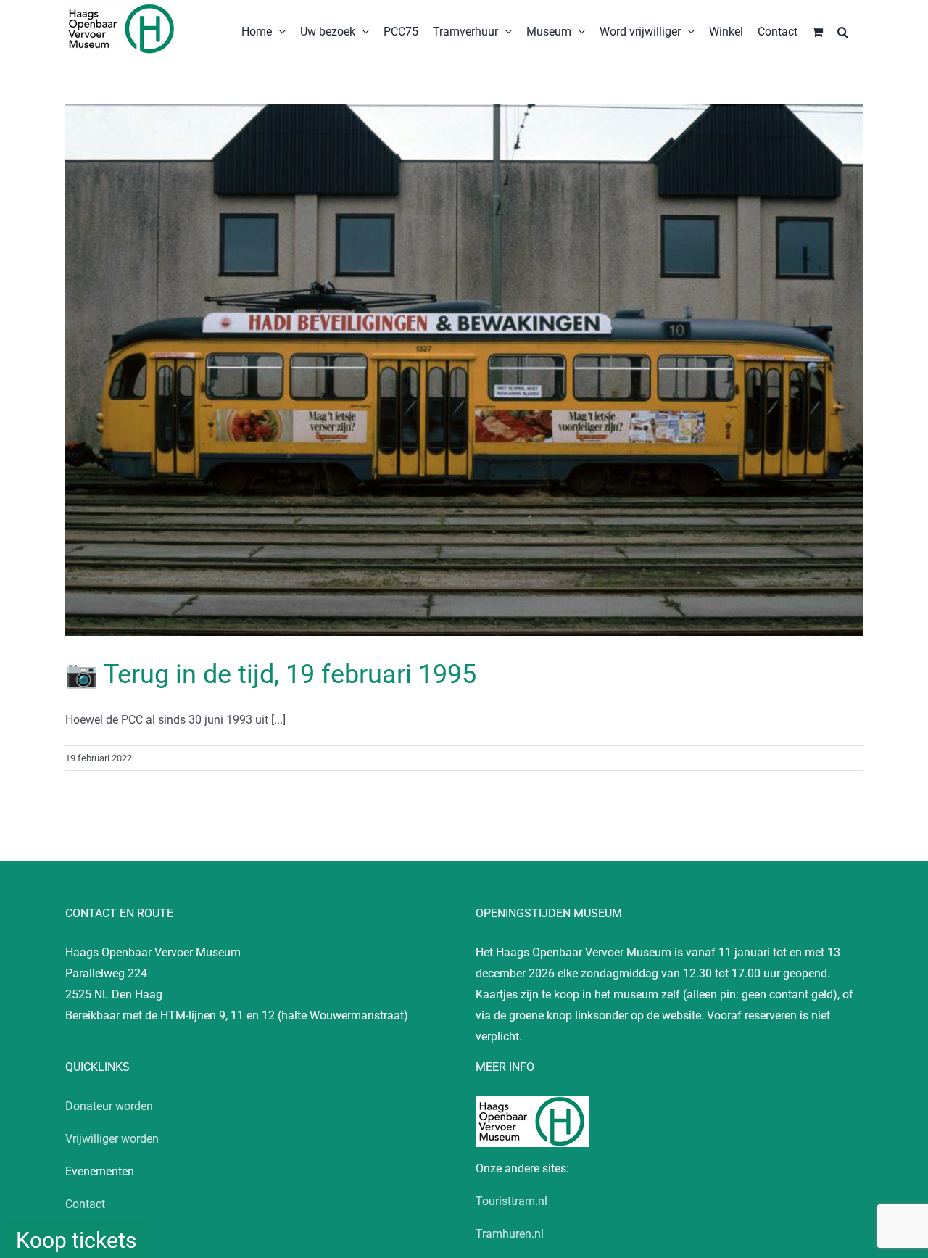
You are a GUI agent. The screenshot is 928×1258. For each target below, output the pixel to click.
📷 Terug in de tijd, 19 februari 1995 (270, 674)
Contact (85, 1204)
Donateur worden (109, 1106)
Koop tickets (76, 1240)
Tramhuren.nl (510, 1234)
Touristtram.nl (511, 1201)
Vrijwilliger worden (112, 1139)
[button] (842, 30)
